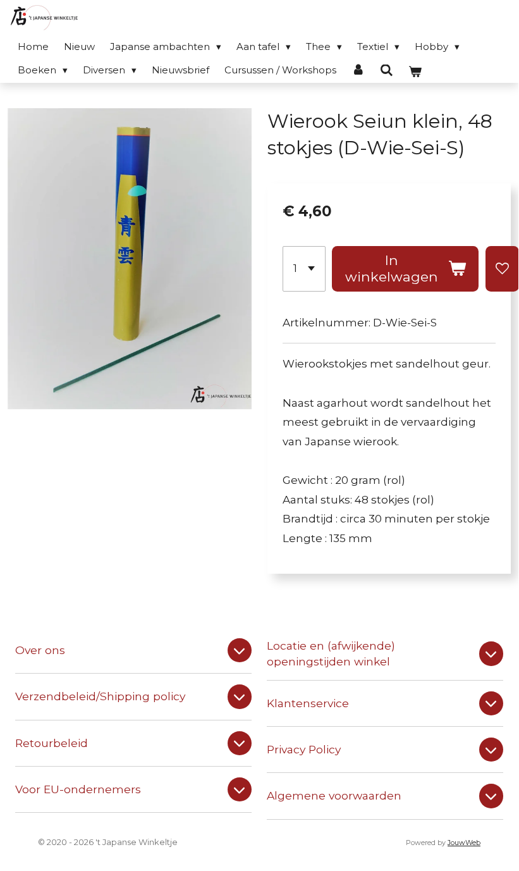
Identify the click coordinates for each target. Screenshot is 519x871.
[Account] (358, 70)
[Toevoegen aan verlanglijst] (502, 269)
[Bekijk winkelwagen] (415, 72)
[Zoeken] (386, 70)
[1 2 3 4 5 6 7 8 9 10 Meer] (304, 269)
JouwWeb (464, 843)
